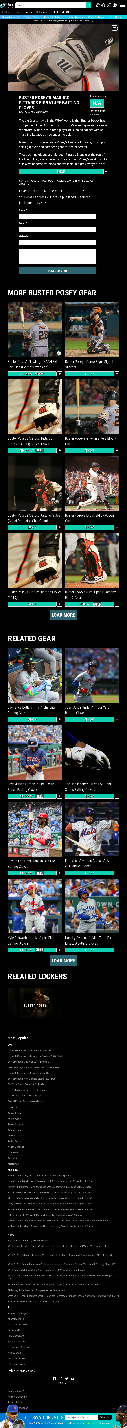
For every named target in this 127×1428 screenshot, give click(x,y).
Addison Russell (16, 1135)
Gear (18, 12)
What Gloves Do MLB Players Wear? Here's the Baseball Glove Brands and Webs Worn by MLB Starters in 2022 (61, 1248)
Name (23, 210)
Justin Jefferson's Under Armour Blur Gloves (30, 1073)
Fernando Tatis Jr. (53, 17)
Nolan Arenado (76, 17)
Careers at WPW (16, 1391)
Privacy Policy (15, 1402)
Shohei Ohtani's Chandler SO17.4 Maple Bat (29, 1061)
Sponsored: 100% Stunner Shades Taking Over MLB (34, 1301)
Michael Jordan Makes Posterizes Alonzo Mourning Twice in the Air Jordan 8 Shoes (50, 1226)
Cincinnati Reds (15, 1330)
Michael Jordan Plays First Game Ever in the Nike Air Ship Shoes (40, 1175)
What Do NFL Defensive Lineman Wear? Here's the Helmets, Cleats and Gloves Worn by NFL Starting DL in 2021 (61, 1277)
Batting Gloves (85, 181)
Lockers (6, 12)
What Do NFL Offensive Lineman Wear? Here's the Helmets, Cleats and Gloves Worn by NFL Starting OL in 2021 (61, 1257)
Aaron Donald (15, 1113)
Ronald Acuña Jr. (11, 17)
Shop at (27, 374)
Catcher (25, 181)
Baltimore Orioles (16, 1358)
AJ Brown (13, 1152)
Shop (61, 171)
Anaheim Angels (16, 1319)
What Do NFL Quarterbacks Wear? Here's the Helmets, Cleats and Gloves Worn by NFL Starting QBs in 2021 (62, 1264)
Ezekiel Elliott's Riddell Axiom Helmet (26, 1101)
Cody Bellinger (96, 17)
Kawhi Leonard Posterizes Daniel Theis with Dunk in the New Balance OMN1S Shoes (50, 1209)
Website (23, 236)
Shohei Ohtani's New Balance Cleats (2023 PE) (31, 1078)
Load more (63, 615)
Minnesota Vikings (17, 1313)
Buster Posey (40, 181)
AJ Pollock (13, 1158)
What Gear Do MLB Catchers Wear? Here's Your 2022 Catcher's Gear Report (46, 1270)
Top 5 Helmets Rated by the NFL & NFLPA (29, 1240)
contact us (93, 1423)
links (76, 21)
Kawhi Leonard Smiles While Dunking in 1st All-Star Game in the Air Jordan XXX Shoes (51, 1181)
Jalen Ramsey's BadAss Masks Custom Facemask (33, 1067)
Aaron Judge (14, 1118)
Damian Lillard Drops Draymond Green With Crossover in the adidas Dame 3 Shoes (50, 1186)
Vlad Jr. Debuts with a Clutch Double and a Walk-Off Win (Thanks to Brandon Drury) (50, 1198)
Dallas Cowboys (16, 1336)
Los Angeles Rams (17, 1324)
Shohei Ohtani (32, 17)
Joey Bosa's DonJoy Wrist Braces (25, 1095)
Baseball (25, 184)
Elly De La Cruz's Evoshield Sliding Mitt (27, 1084)
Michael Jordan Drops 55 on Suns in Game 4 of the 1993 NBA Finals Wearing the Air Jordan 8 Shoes (59, 1220)
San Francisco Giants (62, 181)
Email (23, 223)
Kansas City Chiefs (17, 1341)
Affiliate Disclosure (17, 1396)
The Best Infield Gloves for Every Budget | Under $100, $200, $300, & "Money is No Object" (53, 1284)
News (28, 12)
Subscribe (41, 12)
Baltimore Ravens (17, 1364)
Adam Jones (14, 1130)
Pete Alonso (115, 17)
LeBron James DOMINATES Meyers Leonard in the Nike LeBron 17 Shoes (45, 1215)
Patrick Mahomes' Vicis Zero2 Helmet (27, 1090)
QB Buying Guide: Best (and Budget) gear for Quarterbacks (37, 1290)
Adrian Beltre (14, 1141)
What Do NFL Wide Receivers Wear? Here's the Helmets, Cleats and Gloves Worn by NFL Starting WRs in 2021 (63, 1296)
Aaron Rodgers (15, 1124)
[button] (115, 5)
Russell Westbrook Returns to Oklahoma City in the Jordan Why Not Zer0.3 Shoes (49, 1192)
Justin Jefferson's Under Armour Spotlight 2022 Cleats (35, 1056)
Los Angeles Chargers (19, 1347)
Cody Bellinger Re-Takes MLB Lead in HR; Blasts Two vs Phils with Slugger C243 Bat (50, 1203)
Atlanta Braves (15, 1352)
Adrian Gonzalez (16, 1146)
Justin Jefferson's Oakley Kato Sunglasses (29, 1050)
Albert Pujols (14, 1163)
